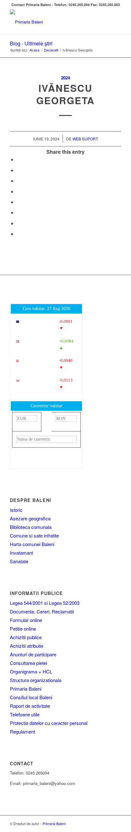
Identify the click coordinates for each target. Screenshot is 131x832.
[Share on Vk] (19, 212)
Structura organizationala (35, 680)
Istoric (16, 509)
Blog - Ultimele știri (31, 43)
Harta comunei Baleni (32, 544)
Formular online (26, 620)
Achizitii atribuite (26, 645)
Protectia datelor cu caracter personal (48, 723)
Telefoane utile (24, 714)
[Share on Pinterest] (19, 180)
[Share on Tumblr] (19, 202)
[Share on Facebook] (19, 159)
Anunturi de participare (33, 654)
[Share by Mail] (19, 233)
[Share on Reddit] (19, 223)
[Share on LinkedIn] (19, 191)
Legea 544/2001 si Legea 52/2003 (44, 602)
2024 (65, 78)
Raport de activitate (30, 705)
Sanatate (19, 561)
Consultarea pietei (28, 663)
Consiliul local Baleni (31, 697)
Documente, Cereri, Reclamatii (42, 611)
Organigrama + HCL (31, 671)
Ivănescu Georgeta (65, 94)
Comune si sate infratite (34, 535)
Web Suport (85, 138)
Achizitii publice (26, 637)
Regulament (22, 731)
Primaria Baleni (25, 688)
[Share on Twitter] (19, 170)
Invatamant (21, 552)
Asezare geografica (30, 518)
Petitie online (23, 628)
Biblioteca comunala (31, 527)
